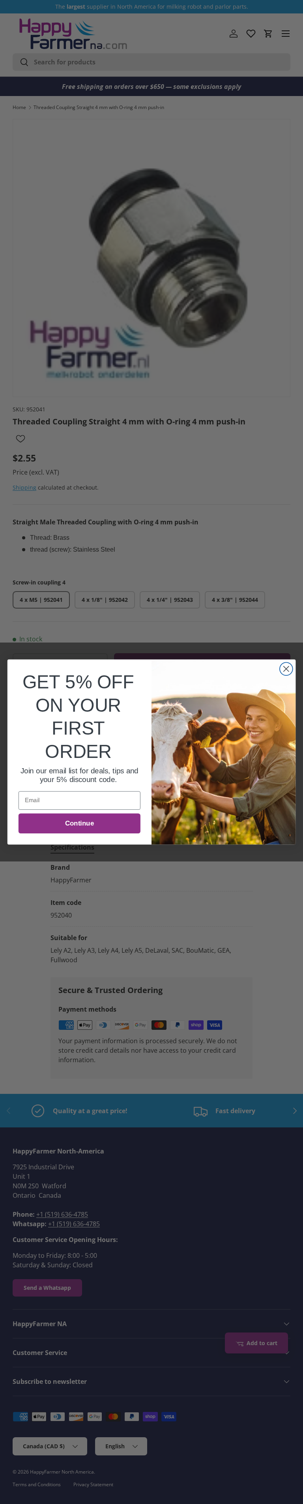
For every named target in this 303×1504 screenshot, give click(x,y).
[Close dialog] (286, 668)
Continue (79, 823)
